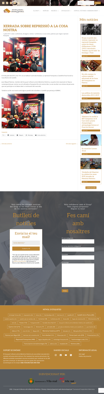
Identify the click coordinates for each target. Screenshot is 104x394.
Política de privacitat (85, 356)
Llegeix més (85, 56)
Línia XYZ (26, 331)
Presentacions (93, 335)
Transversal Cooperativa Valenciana (84, 389)
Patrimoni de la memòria (31, 335)
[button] (23, 111)
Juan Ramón (91, 327)
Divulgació (26, 34)
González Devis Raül (49, 323)
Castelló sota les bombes (27, 319)
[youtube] (66, 355)
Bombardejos (49, 315)
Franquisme (34, 323)
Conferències (38, 34)
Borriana (60, 315)
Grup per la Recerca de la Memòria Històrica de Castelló (75, 323)
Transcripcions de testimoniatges (35, 344)
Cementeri (42, 319)
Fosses (23, 323)
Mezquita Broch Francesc (82, 331)
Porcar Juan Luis (76, 335)
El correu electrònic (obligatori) (71, 246)
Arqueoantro (28, 315)
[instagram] (56, 355)
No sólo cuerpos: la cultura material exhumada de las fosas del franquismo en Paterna (90, 78)
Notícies (31, 34)
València (53, 344)
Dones (66, 319)
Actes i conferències (16, 34)
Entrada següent (72, 144)
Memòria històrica (51, 331)
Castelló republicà (10, 319)
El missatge (65, 262)
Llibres (16, 331)
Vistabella (64, 344)
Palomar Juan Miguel (56, 34)
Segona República (44, 339)
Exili (14, 323)
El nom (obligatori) (67, 238)
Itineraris (40, 327)
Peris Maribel (48, 335)
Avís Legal (82, 354)
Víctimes (75, 344)
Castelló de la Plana (85, 315)
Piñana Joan (61, 335)
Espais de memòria (78, 319)
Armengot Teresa (15, 315)
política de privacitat (20, 261)
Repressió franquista (25, 339)
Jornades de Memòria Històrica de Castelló (71, 327)
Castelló (70, 315)
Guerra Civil (14, 327)
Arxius (38, 315)
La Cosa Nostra (46, 34)
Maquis (36, 331)
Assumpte (65, 254)
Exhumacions (93, 319)
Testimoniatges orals (79, 339)
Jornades (51, 327)
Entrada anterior (6, 144)
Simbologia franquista (61, 339)
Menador (66, 331)
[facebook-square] (61, 355)
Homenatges (28, 327)
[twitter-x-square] (71, 355)
